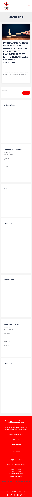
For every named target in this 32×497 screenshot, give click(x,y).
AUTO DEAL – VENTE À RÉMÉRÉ (18, 152)
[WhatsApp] (24, 495)
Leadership (11, 67)
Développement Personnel (9, 66)
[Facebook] (8, 495)
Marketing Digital (8, 258)
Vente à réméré (7, 265)
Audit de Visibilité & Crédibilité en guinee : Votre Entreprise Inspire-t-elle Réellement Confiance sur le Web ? (16, 114)
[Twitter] (11, 495)
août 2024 (6, 211)
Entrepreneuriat (21, 66)
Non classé (6, 260)
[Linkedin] (18, 495)
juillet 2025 (6, 201)
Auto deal (6, 234)
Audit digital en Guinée (9, 231)
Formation (5, 67)
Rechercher (4, 90)
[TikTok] (21, 495)
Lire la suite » (6, 79)
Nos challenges (7, 120)
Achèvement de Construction (11, 226)
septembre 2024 (8, 209)
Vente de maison (8, 267)
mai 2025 (6, 204)
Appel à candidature (9, 229)
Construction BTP (8, 238)
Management (18, 67)
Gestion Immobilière (16, 453)
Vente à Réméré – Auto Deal (16, 457)
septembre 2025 (8, 199)
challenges (6, 236)
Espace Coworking (8, 246)
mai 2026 (6, 192)
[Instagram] (14, 495)
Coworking (16, 449)
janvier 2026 (7, 194)
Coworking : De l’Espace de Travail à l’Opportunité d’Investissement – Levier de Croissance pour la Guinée (16, 127)
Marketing (24, 67)
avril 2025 (6, 206)
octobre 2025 (7, 196)
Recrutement (7, 108)
